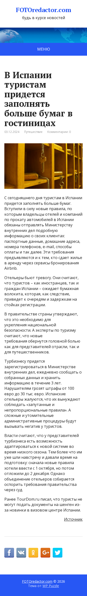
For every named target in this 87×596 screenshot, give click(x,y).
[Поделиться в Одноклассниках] (33, 553)
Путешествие (33, 132)
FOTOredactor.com (43, 10)
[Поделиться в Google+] (45, 553)
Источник (73, 519)
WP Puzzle (51, 585)
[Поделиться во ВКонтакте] (21, 553)
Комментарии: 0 (59, 132)
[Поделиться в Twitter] (57, 553)
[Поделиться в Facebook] (9, 553)
